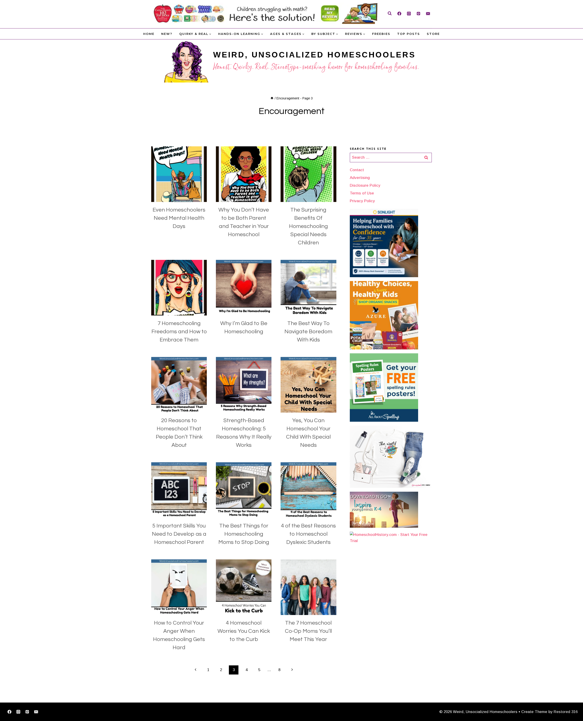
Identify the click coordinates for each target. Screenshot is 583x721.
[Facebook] (399, 13)
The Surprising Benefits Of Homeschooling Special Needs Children (308, 226)
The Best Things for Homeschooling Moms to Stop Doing (243, 534)
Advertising (360, 178)
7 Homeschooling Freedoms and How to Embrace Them (179, 331)
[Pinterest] (418, 13)
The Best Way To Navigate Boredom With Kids (308, 331)
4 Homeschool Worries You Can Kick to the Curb (243, 631)
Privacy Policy (362, 201)
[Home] (272, 98)
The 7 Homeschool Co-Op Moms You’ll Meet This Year (308, 631)
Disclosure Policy (365, 185)
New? (166, 34)
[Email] (428, 13)
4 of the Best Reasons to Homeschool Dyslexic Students (308, 534)
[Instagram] (409, 13)
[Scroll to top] (572, 703)
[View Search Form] (389, 13)
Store (433, 34)
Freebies (381, 34)
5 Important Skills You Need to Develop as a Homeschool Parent (179, 534)
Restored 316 (566, 712)
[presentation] (179, 174)
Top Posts (408, 34)
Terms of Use (362, 193)
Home (148, 34)
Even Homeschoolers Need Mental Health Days (179, 218)
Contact (357, 170)
